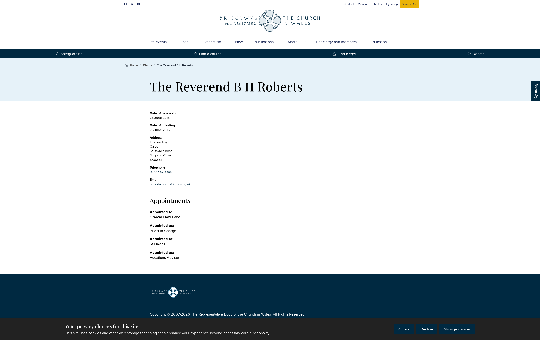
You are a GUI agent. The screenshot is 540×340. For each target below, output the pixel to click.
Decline (426, 329)
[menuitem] (349, 4)
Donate (478, 53)
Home (134, 65)
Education (379, 41)
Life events (158, 41)
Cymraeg (535, 91)
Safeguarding (71, 53)
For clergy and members (336, 41)
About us (295, 41)
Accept (404, 329)
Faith (185, 41)
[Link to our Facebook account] (125, 4)
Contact (349, 4)
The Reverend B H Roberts (175, 65)
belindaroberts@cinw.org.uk (170, 184)
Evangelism (211, 41)
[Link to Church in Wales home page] (173, 292)
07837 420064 (161, 171)
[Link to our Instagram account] (138, 4)
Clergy (147, 65)
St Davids (157, 244)
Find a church (210, 53)
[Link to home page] (270, 21)
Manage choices (457, 329)
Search (406, 4)
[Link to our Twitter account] (131, 4)
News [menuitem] (239, 41)
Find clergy (347, 53)
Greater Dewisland (165, 217)
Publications (264, 41)
